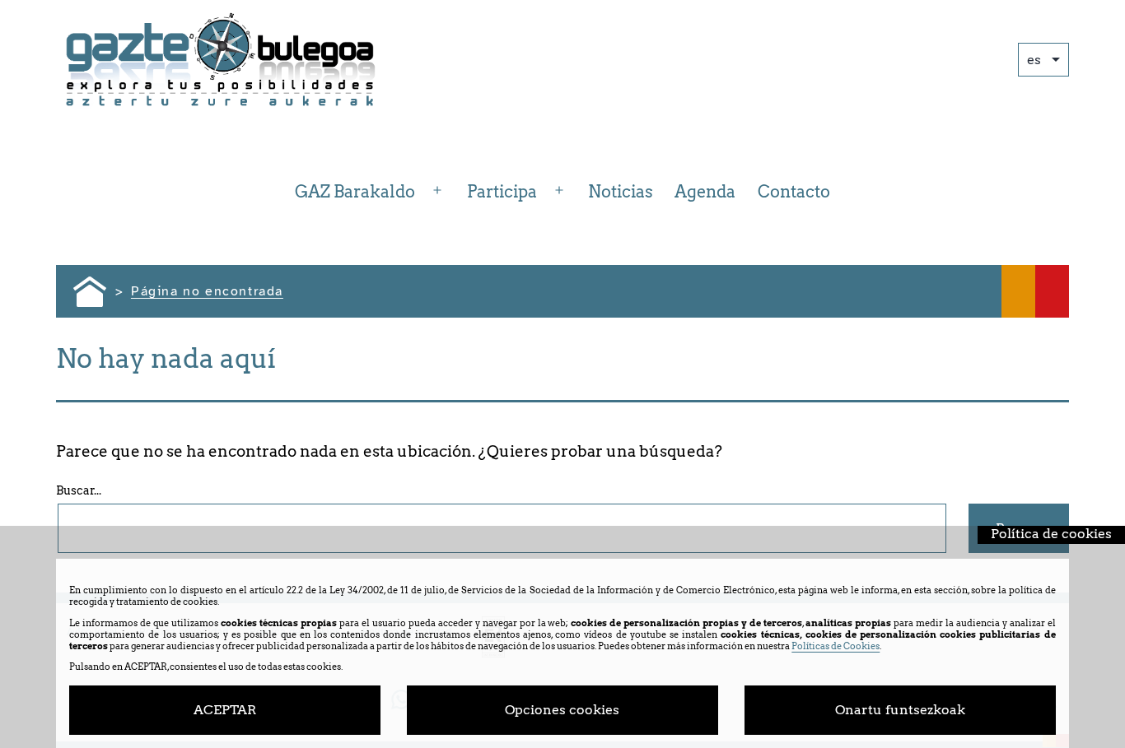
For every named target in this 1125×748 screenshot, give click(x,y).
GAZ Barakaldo (355, 192)
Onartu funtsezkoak (900, 710)
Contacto (794, 192)
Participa (502, 192)
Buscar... (78, 490)
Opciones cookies (562, 710)
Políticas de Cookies (835, 646)
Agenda (705, 192)
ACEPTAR (225, 710)
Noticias (620, 192)
